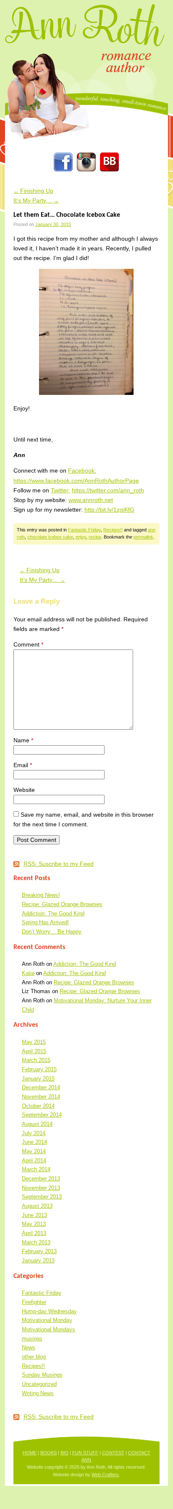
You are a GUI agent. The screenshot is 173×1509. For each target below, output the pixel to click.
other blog (34, 1357)
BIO (64, 1452)
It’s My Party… (36, 200)
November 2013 (41, 1188)
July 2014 (33, 1133)
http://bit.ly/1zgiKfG (109, 509)
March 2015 (36, 1060)
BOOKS (48, 1452)
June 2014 (34, 1142)
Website (24, 789)
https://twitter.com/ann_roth (108, 490)
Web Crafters (105, 1474)
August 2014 (37, 1124)
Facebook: (82, 470)
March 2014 (36, 1169)
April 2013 (34, 1233)
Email (22, 765)
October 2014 (38, 1106)
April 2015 (34, 1051)
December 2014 (41, 1087)
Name (23, 740)
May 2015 (34, 1042)
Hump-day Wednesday (49, 1311)
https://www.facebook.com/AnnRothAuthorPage (76, 480)
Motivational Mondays (48, 1329)
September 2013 (42, 1197)
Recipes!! (113, 529)
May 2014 (34, 1151)
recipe (95, 536)
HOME (30, 1452)
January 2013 (38, 1260)
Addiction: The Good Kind (53, 913)
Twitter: (60, 490)
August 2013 (37, 1206)
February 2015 (39, 1069)
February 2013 (39, 1251)
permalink (143, 536)
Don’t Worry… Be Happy (51, 931)
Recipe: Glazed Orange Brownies (62, 904)
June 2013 (34, 1215)
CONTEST (113, 1452)
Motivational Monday (47, 1320)
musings (32, 1338)
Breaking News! (41, 895)
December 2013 (41, 1178)
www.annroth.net (90, 500)
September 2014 (42, 1115)
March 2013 (36, 1242)
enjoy (81, 536)
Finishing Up (33, 190)
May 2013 (34, 1224)
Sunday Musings (42, 1375)
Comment (28, 644)
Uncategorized (39, 1384)
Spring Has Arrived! (45, 922)
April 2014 (34, 1160)
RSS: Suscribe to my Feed (59, 863)
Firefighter (34, 1302)
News (28, 1347)
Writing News (38, 1393)
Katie (28, 973)
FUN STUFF (85, 1452)
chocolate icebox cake (50, 536)
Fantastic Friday (84, 529)
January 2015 (38, 1078)
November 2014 (41, 1097)
